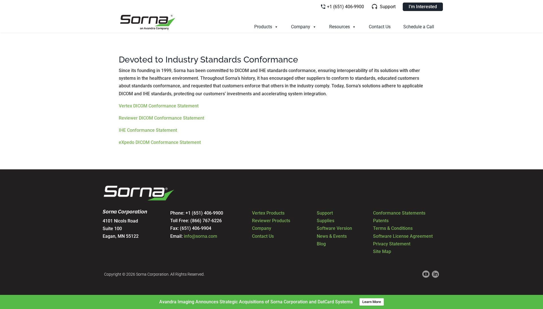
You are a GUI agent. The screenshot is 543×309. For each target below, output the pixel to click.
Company (300, 26)
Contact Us (380, 26)
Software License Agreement (403, 236)
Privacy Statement (391, 244)
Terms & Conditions (393, 228)
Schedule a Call (418, 26)
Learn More (371, 302)
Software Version (334, 228)
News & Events (332, 236)
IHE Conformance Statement (148, 130)
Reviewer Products (271, 220)
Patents (381, 220)
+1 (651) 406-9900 (345, 6)
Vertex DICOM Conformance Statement (159, 106)
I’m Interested (423, 6)
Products (263, 26)
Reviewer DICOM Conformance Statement (161, 118)
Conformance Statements (399, 213)
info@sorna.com (200, 236)
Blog (321, 244)
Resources (339, 26)
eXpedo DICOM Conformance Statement (160, 142)
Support (388, 6)
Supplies (325, 220)
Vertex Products (268, 213)
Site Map (382, 251)
